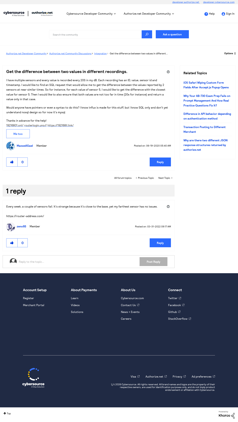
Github (172, 311)
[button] (12, 162)
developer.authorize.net (186, 2)
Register (28, 298)
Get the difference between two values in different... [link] (139, 53)
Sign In (230, 13)
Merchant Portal (33, 305)
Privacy (177, 376)
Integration (100, 53)
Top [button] (9, 413)
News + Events (130, 311)
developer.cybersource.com (219, 2)
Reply (160, 162)
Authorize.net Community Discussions (70, 53)
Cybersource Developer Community (13, 13)
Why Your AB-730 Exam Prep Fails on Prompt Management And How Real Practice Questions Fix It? (206, 100)
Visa (133, 376)
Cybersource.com (132, 298)
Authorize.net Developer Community (147, 13)
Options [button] (228, 53)
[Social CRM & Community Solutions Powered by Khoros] (227, 414)
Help (212, 13)
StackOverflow (177, 318)
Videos (75, 305)
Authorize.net (154, 376)
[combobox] (100, 34)
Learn (74, 298)
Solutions (77, 311)
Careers (126, 318)
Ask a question (172, 34)
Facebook (174, 305)
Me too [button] (18, 133)
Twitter (173, 298)
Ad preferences (202, 376)
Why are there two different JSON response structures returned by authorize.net (205, 145)
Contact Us (128, 305)
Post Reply (153, 261)
